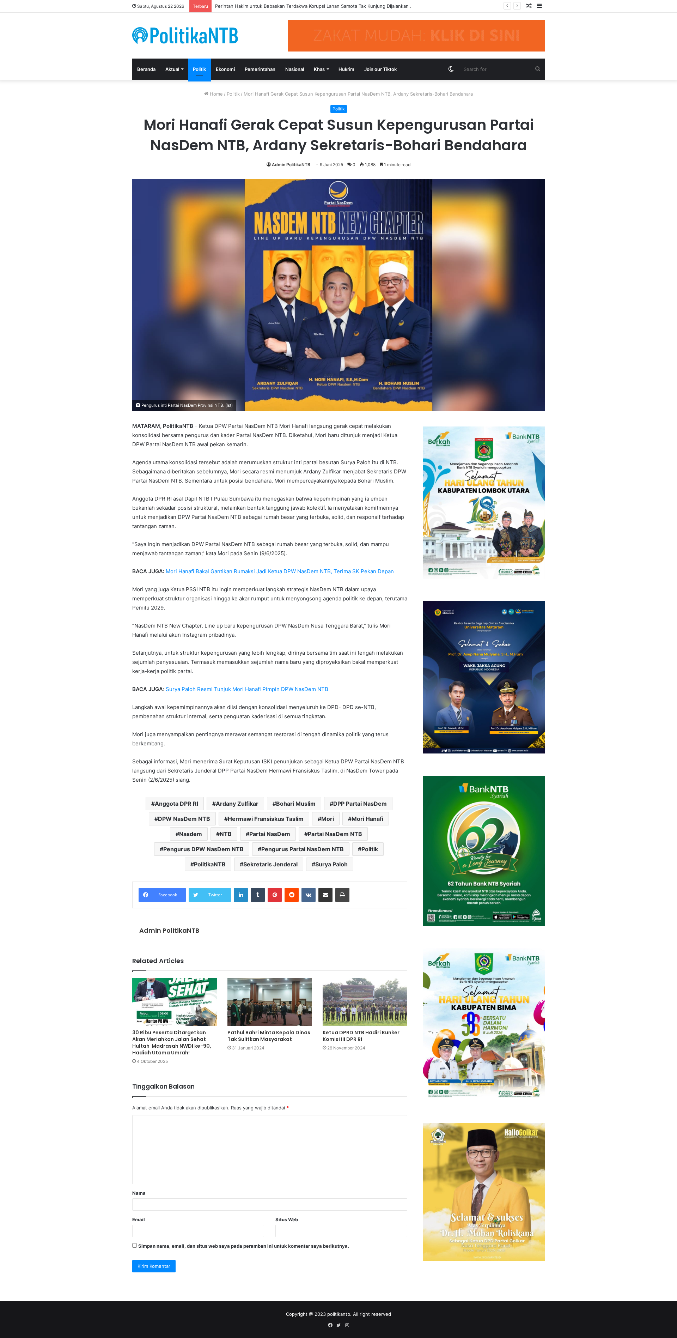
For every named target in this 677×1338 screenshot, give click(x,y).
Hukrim (346, 69)
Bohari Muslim (296, 803)
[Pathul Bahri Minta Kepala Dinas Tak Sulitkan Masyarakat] (269, 1002)
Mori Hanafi (367, 818)
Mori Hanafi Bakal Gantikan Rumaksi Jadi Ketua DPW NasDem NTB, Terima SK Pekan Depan (280, 571)
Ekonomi (225, 69)
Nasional (294, 69)
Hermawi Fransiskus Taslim (266, 818)
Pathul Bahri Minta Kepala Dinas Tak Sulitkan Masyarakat (268, 1036)
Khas (319, 69)
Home (215, 94)
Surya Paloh (331, 864)
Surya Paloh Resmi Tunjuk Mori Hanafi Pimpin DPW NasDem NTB (247, 689)
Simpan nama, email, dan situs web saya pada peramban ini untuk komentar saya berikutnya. (243, 1246)
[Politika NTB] (185, 35)
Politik (199, 69)
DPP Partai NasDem (360, 803)
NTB (226, 833)
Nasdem (190, 833)
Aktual (172, 69)
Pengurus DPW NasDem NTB (203, 849)
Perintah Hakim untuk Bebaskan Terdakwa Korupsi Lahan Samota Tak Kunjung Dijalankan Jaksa (318, 6)
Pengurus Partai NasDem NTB (302, 849)
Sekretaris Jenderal (270, 864)
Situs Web (286, 1219)
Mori (327, 818)
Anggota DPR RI (176, 803)
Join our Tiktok (380, 69)
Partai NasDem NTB (335, 833)
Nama (139, 1193)
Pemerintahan (260, 69)
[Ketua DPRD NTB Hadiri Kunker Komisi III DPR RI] (365, 1002)
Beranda (146, 69)
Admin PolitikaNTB (291, 164)
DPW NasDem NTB (184, 818)
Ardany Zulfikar (237, 803)
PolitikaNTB (210, 864)
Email (138, 1219)
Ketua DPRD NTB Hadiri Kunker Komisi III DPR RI (361, 1036)
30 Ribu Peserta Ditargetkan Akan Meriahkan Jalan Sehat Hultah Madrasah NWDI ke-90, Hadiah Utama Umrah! (171, 1042)
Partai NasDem (269, 833)
